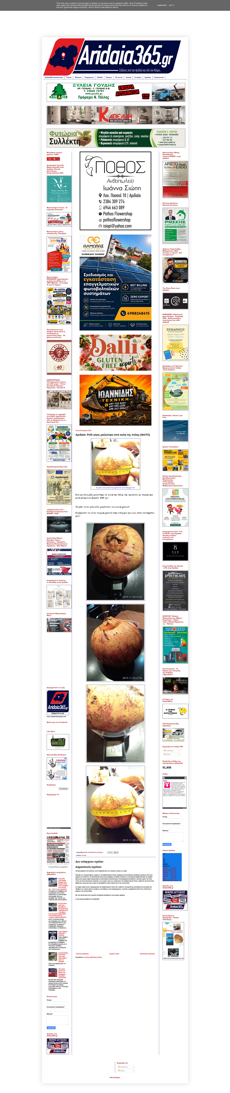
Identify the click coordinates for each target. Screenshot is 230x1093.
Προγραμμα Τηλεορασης (54, 828)
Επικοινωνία (159, 77)
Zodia (184, 808)
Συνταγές (138, 77)
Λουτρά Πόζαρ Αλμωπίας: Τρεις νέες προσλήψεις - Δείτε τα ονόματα (63, 957)
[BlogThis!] (110, 852)
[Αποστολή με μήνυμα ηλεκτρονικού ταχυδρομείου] (108, 852)
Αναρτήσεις (169, 750)
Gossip (128, 77)
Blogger (117, 1077)
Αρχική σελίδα (114, 954)
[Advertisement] (115, 20)
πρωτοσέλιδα (54, 867)
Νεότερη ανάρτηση (82, 954)
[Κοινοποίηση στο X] (113, 852)
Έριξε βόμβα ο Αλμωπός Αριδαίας (63, 933)
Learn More (162, 5)
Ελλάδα (100, 77)
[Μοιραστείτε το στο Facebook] (115, 852)
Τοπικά (68, 77)
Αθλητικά (78, 77)
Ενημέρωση (89, 77)
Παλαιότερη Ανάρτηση (147, 954)
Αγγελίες (148, 77)
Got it (171, 5)
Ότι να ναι (119, 77)
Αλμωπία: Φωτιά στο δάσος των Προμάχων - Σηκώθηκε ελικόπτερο (62, 973)
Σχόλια (167, 754)
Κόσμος (109, 77)
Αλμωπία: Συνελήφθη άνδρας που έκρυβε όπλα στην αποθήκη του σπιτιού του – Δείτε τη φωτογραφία (58, 884)
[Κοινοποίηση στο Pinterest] (117, 852)
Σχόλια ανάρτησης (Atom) (93, 957)
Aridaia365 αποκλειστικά (54, 77)
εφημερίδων (64, 867)
